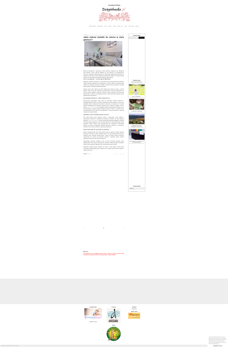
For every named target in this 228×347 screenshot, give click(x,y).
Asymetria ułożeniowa (136, 111)
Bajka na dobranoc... (136, 96)
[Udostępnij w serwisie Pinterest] (123, 154)
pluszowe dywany (91, 107)
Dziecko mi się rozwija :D (136, 82)
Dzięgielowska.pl (11, 345)
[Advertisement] (103, 240)
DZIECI (105, 26)
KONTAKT (137, 26)
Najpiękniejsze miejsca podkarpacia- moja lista (136, 126)
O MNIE (125, 26)
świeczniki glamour (93, 120)
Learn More (216, 345)
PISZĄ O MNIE (131, 26)
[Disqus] (103, 172)
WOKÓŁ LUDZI (120, 26)
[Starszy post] (123, 227)
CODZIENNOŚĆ (100, 26)
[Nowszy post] (83, 227)
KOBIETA (110, 26)
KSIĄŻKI (114, 26)
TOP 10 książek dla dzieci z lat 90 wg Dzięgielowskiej (136, 142)
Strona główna (92, 26)
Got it (220, 345)
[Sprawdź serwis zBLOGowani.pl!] (93, 321)
